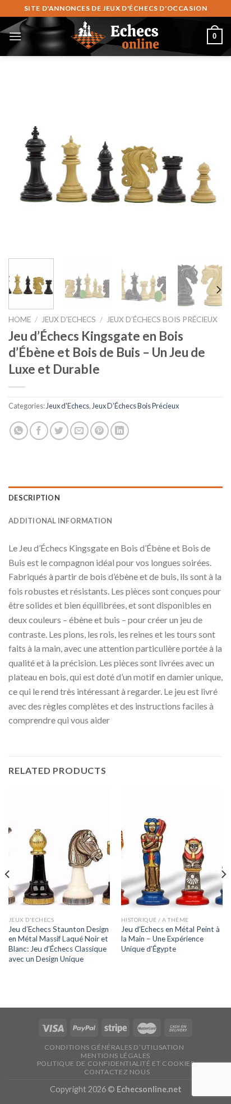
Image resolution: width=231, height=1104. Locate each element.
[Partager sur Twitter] (59, 430)
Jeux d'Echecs (68, 319)
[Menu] (15, 36)
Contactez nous (117, 1072)
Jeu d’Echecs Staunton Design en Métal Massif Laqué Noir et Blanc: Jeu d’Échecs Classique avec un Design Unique (58, 944)
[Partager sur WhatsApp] (19, 430)
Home (19, 319)
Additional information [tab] (60, 520)
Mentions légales (115, 1055)
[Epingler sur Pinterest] (99, 430)
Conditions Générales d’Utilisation (114, 1047)
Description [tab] (34, 497)
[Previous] (27, 164)
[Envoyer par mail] (79, 430)
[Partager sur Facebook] (39, 430)
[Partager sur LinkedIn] (119, 430)
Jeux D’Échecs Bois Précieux (162, 319)
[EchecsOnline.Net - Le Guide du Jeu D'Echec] (115, 36)
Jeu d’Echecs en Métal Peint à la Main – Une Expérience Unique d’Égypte (170, 939)
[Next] (204, 164)
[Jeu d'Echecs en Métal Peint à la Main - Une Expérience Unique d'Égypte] (172, 849)
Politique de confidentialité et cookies (116, 1063)
